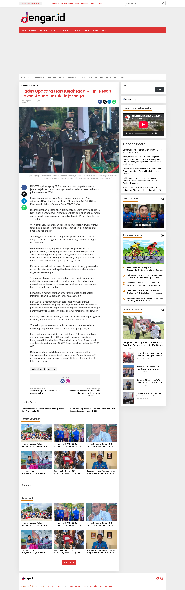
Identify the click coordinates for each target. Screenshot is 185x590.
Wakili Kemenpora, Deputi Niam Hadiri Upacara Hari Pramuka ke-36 (42, 409)
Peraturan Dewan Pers (76, 586)
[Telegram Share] (109, 102)
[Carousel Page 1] (136, 225)
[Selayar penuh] (160, 133)
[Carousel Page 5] (149, 225)
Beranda (93, 586)
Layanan (50, 586)
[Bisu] (155, 133)
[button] (163, 3)
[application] (143, 124)
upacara (51, 369)
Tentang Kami (106, 586)
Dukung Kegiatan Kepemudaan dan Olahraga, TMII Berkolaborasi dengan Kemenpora (144, 291)
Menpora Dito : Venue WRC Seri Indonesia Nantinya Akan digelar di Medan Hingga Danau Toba (149, 381)
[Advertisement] (92, 54)
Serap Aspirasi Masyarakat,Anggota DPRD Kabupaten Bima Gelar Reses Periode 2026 (34, 472)
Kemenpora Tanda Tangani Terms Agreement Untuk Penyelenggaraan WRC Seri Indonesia (148, 394)
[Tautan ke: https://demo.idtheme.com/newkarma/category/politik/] (162, 199)
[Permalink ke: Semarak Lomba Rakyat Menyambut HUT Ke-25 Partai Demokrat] (36, 432)
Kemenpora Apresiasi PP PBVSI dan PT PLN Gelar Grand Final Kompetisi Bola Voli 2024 (84, 392)
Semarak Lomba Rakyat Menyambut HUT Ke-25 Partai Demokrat (34, 445)
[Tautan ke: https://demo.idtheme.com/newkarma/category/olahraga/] (162, 235)
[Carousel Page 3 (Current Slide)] (143, 225)
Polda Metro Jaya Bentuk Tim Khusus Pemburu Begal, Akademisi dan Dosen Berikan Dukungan (140, 180)
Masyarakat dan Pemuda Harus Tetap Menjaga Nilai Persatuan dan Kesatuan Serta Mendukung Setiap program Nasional (100, 472)
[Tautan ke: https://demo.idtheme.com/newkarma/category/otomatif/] (162, 310)
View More (69, 562)
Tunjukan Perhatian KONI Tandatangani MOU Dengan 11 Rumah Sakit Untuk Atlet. (67, 472)
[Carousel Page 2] (140, 225)
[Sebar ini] (100, 102)
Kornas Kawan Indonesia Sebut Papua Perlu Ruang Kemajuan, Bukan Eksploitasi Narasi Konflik (100, 445)
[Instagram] (68, 381)
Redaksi (61, 586)
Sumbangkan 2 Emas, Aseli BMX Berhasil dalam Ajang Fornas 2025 (145, 299)
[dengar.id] (42, 16)
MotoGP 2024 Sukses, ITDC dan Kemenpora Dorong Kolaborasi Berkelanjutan (148, 367)
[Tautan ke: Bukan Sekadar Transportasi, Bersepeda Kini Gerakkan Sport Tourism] (143, 252)
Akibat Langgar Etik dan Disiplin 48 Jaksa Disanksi (45, 390)
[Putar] (126, 133)
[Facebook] (62, 381)
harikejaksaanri (38, 369)
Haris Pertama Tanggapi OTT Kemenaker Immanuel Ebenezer (141, 217)
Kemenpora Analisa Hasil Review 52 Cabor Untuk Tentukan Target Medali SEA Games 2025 (143, 284)
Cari (124, 85)
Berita (23, 103)
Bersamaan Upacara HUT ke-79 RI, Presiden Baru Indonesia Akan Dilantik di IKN (92, 409)
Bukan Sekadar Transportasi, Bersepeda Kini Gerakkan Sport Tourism (145, 268)
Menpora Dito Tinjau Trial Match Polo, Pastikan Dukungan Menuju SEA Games (143, 344)
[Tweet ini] (105, 102)
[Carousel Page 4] (146, 225)
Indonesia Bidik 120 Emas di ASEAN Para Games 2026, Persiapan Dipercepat (144, 276)
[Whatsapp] (114, 102)
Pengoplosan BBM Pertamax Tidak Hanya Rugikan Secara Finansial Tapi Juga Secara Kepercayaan (149, 354)
